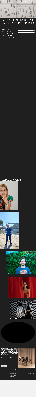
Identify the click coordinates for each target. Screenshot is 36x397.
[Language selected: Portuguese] (18, 381)
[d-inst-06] (1, 368)
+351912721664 (12, 376)
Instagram (20, 374)
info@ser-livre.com (13, 375)
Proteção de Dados (31, 374)
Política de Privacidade (31, 373)
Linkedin (20, 373)
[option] (18, 381)
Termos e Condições (31, 375)
